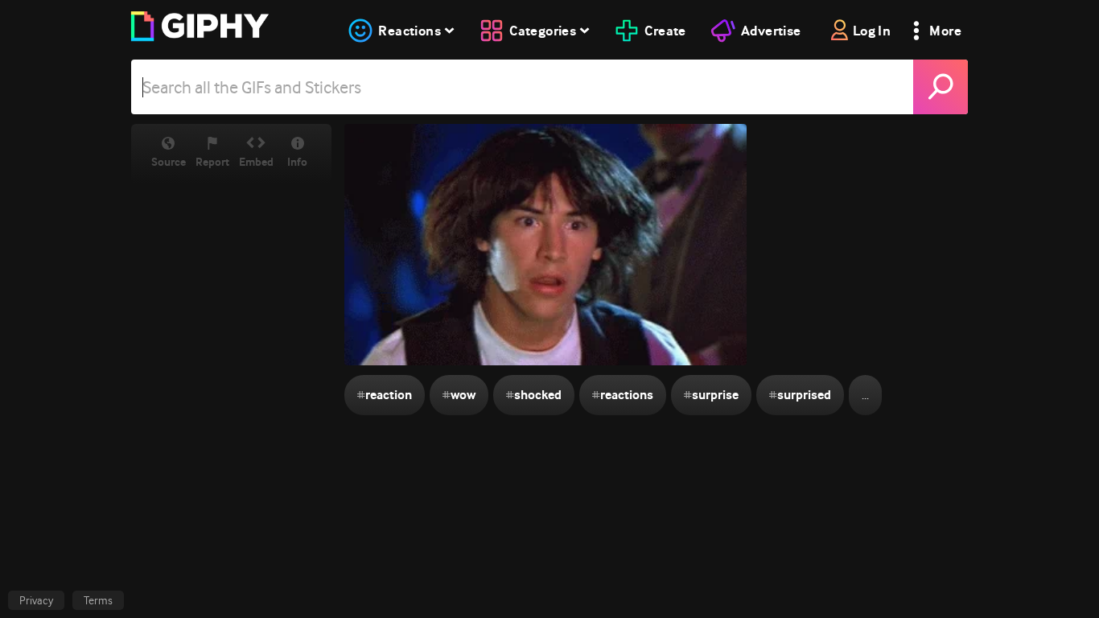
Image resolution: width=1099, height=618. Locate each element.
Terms (98, 600)
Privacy (36, 600)
